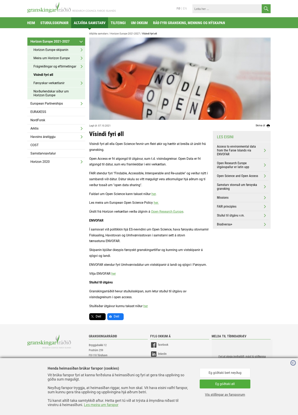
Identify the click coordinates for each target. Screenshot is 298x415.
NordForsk (37, 120)
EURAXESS (38, 112)
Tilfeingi (118, 23)
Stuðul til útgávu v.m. (230, 215)
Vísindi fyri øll (43, 75)
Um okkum (139, 23)
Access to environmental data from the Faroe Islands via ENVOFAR (236, 150)
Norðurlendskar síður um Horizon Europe (51, 93)
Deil (98, 316)
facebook (163, 344)
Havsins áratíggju (43, 137)
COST (34, 145)
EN (185, 8)
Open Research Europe (167, 211)
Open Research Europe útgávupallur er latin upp (233, 165)
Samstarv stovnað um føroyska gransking (237, 187)
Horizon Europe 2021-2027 (50, 41)
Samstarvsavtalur (43, 153)
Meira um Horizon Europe (51, 58)
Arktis (34, 128)
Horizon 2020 (40, 162)
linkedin (162, 353)
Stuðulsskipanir (54, 23)
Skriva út (261, 125)
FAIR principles (226, 206)
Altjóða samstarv (89, 23)
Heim (31, 23)
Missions (222, 197)
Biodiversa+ (224, 224)
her (153, 194)
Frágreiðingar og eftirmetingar (54, 66)
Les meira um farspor (101, 405)
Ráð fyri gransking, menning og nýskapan (189, 23)
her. (156, 203)
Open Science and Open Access (237, 176)
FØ (178, 8)
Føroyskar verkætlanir (48, 83)
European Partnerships (46, 103)
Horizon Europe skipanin (50, 50)
